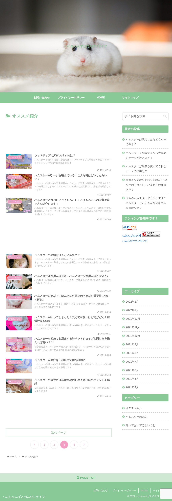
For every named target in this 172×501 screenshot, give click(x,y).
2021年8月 (132, 352)
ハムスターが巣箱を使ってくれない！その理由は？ (146, 169)
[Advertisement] (59, 134)
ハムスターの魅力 (136, 416)
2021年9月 (132, 344)
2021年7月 (132, 361)
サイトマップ (160, 490)
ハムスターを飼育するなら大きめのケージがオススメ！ (146, 155)
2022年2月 (132, 301)
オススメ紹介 (134, 408)
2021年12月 (133, 318)
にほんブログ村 (131, 235)
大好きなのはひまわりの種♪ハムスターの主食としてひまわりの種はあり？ (146, 184)
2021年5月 (132, 378)
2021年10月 (133, 335)
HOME (144, 490)
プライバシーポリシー (124, 490)
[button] (165, 116)
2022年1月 (132, 310)
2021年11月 (133, 327)
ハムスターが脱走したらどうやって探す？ (146, 142)
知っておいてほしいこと (140, 425)
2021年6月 (132, 370)
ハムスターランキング (134, 240)
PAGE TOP (87, 477)
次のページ (58, 432)
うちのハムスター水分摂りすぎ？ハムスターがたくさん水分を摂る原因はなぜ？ (146, 203)
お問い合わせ (101, 490)
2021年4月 (132, 387)
